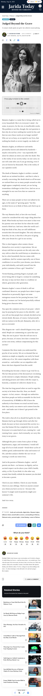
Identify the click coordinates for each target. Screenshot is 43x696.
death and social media (16, 512)
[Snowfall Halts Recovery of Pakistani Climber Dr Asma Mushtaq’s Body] (34, 671)
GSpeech (38, 113)
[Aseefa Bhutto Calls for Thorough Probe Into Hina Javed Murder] (34, 637)
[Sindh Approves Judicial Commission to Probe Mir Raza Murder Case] (34, 659)
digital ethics (26, 512)
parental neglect (16, 517)
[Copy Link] (14, 40)
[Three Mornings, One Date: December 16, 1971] (34, 626)
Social (12, 19)
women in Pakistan (35, 517)
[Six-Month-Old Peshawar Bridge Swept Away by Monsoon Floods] (34, 615)
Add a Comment (26, 33)
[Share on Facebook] (6, 40)
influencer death (6, 515)
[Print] (18, 40)
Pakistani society (6, 517)
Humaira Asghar (34, 512)
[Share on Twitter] (10, 40)
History (32, 627)
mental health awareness (18, 515)
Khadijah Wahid (14, 33)
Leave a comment (33, 579)
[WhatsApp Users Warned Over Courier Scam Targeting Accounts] (34, 648)
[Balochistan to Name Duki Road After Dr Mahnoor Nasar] (34, 604)
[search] (40, 9)
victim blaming (25, 517)
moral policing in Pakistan (32, 515)
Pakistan (5, 19)
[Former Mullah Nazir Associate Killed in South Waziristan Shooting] (34, 682)
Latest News (34, 605)
